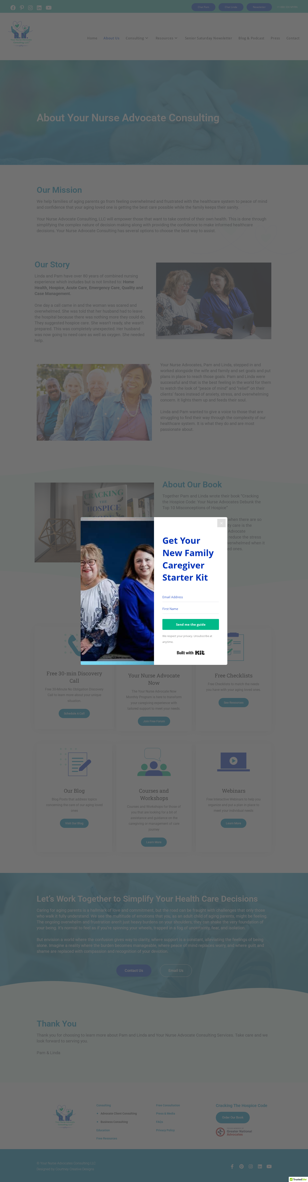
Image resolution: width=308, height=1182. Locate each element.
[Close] (221, 523)
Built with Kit (191, 652)
